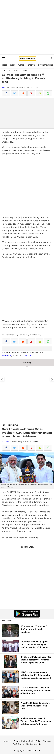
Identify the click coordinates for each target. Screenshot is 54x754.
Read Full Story (27, 547)
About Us (8, 741)
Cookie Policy (35, 741)
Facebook (6, 355)
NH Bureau (6, 442)
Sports (31, 65)
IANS (3, 87)
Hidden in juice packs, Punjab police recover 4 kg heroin (52, 379)
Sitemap (47, 741)
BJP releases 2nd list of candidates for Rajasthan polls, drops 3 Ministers (2, 379)
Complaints (35, 744)
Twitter (28, 355)
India (12, 65)
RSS (15, 744)
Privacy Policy (20, 741)
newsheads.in (33, 750)
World (21, 65)
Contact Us (23, 744)
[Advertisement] (27, 27)
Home (4, 65)
